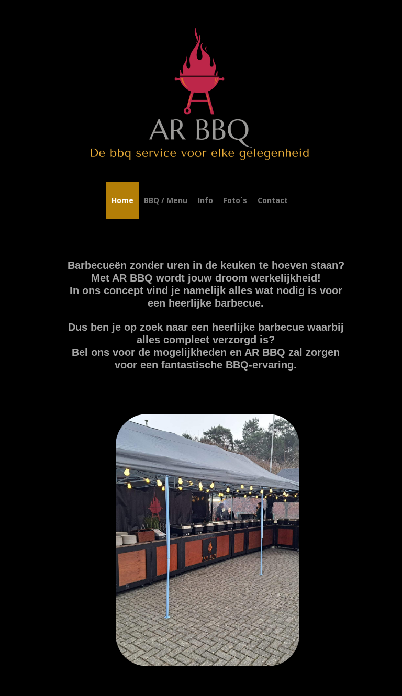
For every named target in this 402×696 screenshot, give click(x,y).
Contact (273, 200)
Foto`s (235, 200)
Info (205, 200)
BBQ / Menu (165, 200)
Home (122, 200)
